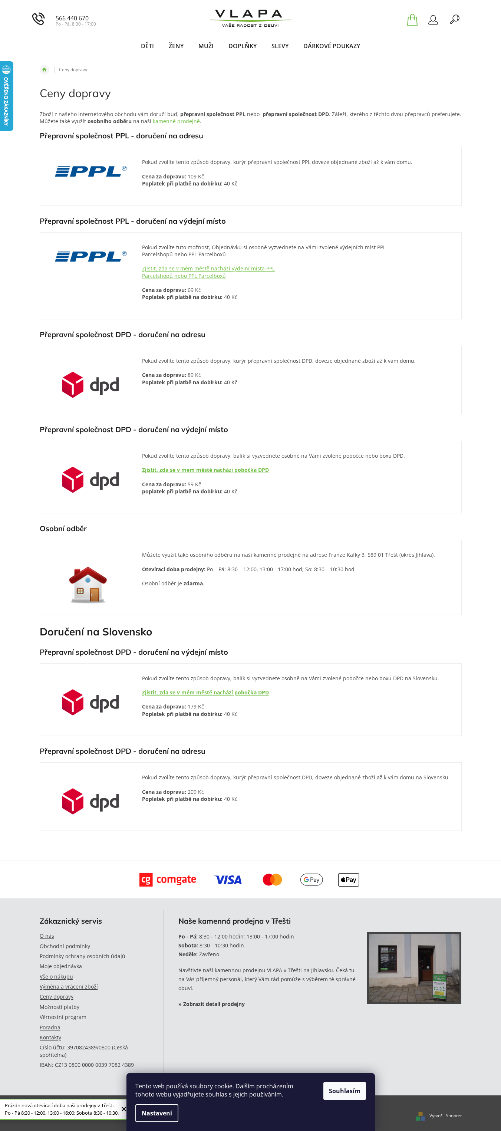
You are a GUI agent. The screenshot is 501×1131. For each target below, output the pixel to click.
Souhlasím (344, 1091)
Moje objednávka (61, 966)
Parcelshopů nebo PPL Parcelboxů (184, 275)
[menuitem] (147, 46)
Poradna (50, 1027)
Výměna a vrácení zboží (69, 986)
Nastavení (157, 1113)
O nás (47, 935)
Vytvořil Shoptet (445, 1115)
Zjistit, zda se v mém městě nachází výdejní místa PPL (208, 268)
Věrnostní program (63, 1016)
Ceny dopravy (56, 996)
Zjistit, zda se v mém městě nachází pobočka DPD (205, 469)
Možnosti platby (59, 1006)
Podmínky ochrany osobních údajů (82, 956)
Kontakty (50, 1037)
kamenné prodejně (176, 121)
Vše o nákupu (56, 976)
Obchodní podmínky (65, 946)
